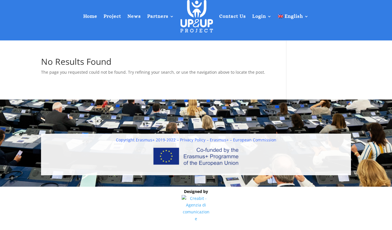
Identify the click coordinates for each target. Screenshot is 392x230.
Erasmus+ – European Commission (243, 140)
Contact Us (232, 16)
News (134, 16)
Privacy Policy (192, 140)
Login (259, 16)
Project (112, 16)
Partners (157, 16)
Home (90, 16)
